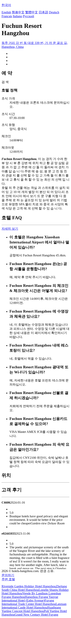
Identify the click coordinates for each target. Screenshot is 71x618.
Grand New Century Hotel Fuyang (36, 614)
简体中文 (18, 12)
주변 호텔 (8, 579)
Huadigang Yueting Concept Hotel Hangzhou (31, 609)
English (6, 12)
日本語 (43, 12)
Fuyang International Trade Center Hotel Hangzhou (29, 602)
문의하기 (8, 575)
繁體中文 (31, 12)
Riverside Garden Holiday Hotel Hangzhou (29, 586)
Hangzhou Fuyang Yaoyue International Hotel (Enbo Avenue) (30, 598)
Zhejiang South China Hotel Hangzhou (34, 588)
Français (7, 16)
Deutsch (54, 12)
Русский (28, 16)
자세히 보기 (10, 228)
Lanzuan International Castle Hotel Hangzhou (34, 605)
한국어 (6, 5)
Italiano (17, 16)
